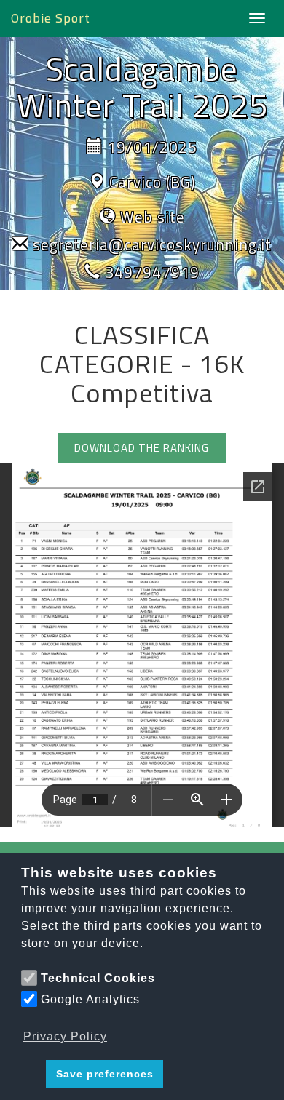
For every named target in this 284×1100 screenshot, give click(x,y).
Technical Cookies (98, 978)
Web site (152, 216)
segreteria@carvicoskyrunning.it (152, 244)
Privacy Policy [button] (65, 1036)
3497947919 (152, 272)
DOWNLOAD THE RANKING (141, 447)
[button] (31, 1074)
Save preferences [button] (105, 1074)
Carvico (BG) (152, 182)
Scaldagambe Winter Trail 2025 (142, 86)
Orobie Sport (50, 18)
